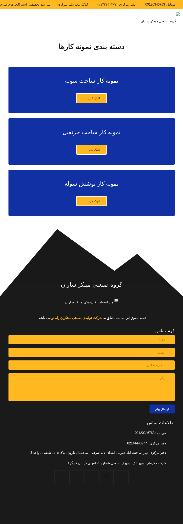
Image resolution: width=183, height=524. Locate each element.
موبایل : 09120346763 (150, 433)
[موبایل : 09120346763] (170, 433)
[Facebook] (122, 477)
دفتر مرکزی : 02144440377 (146, 443)
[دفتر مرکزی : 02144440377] (170, 443)
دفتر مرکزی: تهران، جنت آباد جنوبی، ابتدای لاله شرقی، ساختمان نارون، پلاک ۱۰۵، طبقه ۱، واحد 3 (98, 452)
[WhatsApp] (61, 477)
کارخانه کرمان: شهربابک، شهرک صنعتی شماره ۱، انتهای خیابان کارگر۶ (117, 463)
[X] (107, 477)
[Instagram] (76, 477)
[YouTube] (92, 477)
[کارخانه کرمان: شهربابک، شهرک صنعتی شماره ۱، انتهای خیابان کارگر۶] (170, 463)
